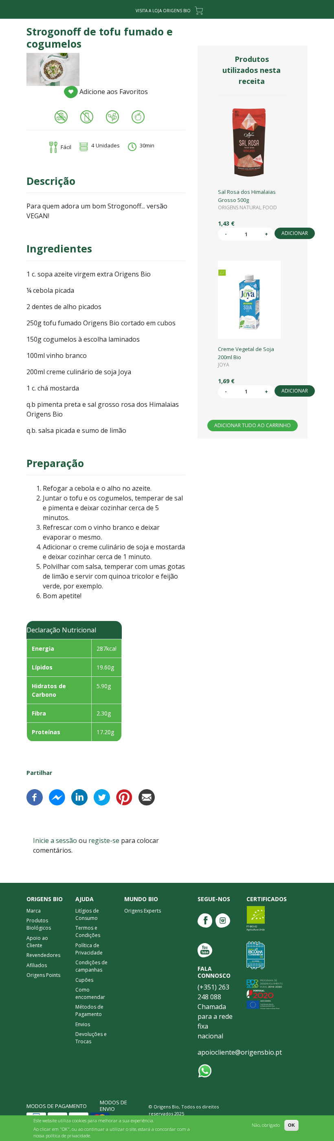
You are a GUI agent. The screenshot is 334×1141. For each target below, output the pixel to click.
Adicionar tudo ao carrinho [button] (252, 425)
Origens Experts (142, 910)
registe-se (103, 840)
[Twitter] (102, 796)
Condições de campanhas (91, 966)
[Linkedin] (79, 796)
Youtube (205, 950)
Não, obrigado (266, 1125)
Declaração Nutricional (61, 629)
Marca (33, 910)
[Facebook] (34, 796)
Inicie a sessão (55, 840)
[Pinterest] (124, 796)
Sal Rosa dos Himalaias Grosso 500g (247, 196)
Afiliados (36, 965)
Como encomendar (90, 993)
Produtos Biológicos (38, 924)
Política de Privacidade (89, 949)
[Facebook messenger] (57, 796)
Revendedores (43, 955)
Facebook (205, 920)
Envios (82, 1024)
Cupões (84, 979)
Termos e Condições (87, 931)
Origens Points (43, 975)
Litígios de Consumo (87, 914)
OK (291, 1125)
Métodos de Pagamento (89, 1010)
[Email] (146, 796)
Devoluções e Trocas (91, 1038)
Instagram (222, 920)
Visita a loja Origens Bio (163, 10)
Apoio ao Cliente (37, 942)
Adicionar (294, 233)
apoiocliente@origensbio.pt (240, 1052)
